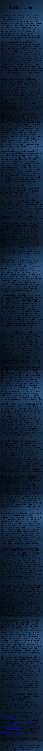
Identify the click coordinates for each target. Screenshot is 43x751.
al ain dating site (7, 716)
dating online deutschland (15, 718)
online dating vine (13, 729)
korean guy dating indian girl (23, 722)
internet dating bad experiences (12, 733)
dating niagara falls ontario (10, 727)
